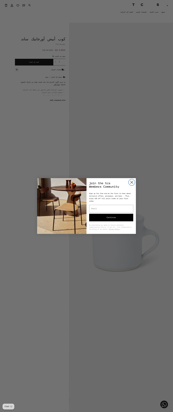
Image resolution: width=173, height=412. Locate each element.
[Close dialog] (132, 182)
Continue (111, 217)
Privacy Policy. (114, 229)
